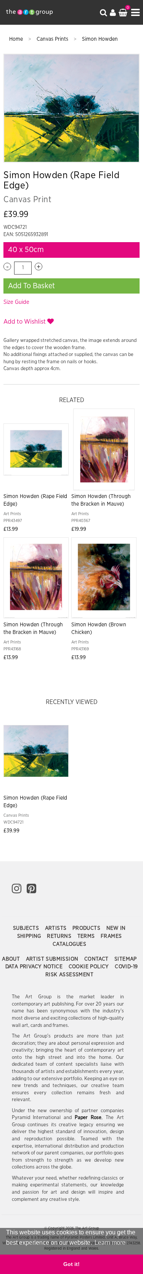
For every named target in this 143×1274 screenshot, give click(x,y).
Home (16, 39)
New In (116, 928)
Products (87, 928)
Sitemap (125, 959)
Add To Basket (31, 286)
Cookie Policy (90, 966)
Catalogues (69, 944)
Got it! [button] (71, 1264)
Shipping (30, 936)
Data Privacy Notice (34, 966)
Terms (86, 936)
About (11, 959)
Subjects (27, 928)
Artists (56, 928)
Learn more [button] (110, 1242)
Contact (97, 959)
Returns (60, 936)
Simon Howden (100, 39)
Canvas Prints (53, 39)
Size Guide (16, 302)
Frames (111, 936)
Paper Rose (88, 1117)
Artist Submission (53, 959)
